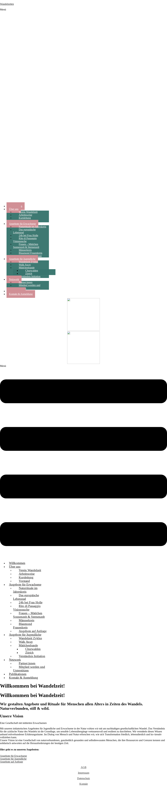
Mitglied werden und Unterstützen (26, 287)
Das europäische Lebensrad (24, 231)
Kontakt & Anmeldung (21, 294)
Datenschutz (83, 778)
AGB (83, 767)
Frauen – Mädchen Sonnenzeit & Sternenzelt (26, 246)
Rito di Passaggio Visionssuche (25, 240)
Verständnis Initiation (29, 276)
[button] (83, 105)
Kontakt (83, 783)
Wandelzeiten (7, 4)
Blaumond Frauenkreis (22, 625)
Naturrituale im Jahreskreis (25, 589)
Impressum (83, 772)
